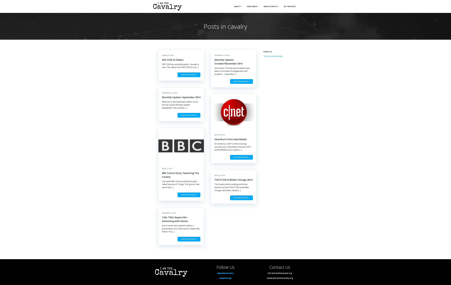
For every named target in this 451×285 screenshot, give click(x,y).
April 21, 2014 (167, 168)
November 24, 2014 (222, 55)
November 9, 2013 (169, 213)
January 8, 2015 (168, 55)
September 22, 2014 (169, 93)
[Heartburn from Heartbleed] (233, 112)
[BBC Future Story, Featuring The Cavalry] (181, 145)
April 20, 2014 (219, 175)
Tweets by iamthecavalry (272, 56)
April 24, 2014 (219, 135)
